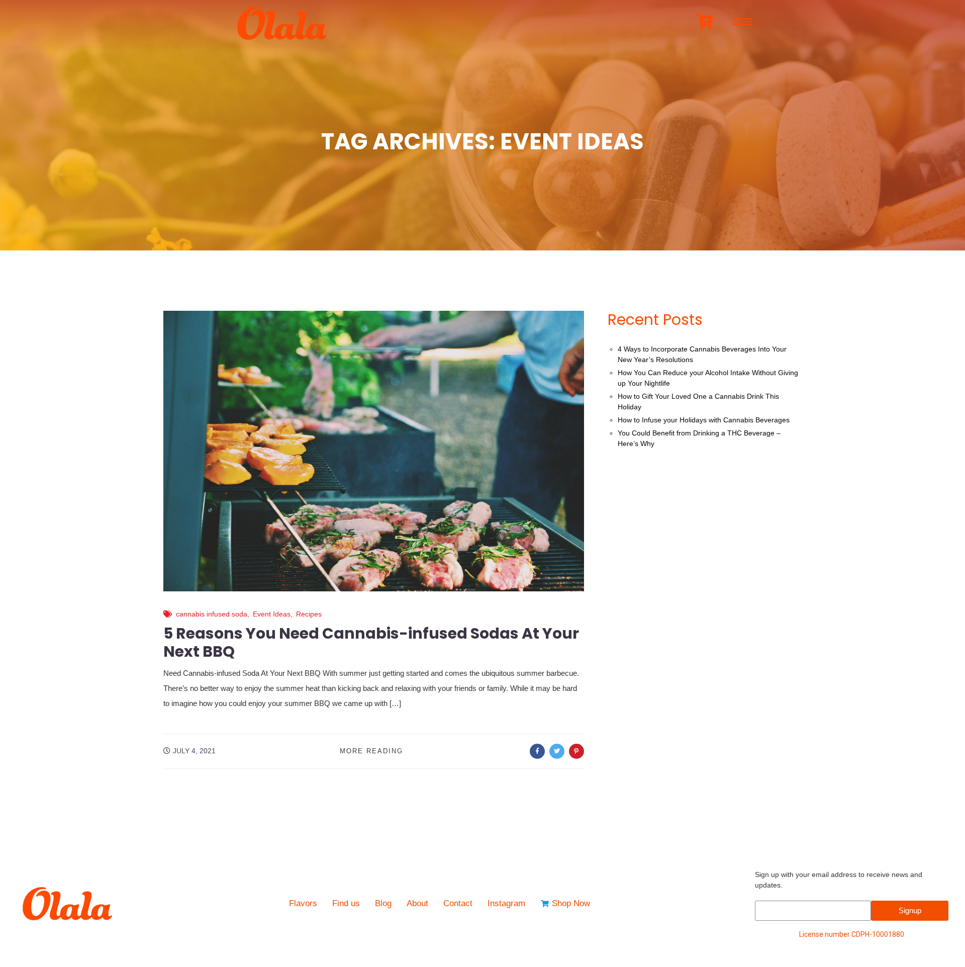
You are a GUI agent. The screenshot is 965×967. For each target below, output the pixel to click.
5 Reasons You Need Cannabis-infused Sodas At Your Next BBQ (371, 642)
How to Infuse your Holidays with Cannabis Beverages (704, 420)
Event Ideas (272, 614)
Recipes (309, 614)
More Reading (371, 751)
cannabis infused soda (211, 614)
